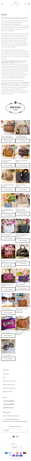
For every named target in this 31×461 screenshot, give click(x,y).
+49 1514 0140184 (8, 404)
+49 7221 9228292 (8, 401)
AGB (4, 377)
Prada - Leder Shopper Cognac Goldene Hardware (7, 137)
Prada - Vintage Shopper (21, 260)
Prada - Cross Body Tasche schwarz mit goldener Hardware (22, 236)
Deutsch (15, 447)
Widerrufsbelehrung (9, 384)
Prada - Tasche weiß (6, 234)
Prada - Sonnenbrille (6, 308)
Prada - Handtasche (20, 332)
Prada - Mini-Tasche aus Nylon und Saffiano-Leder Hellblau (7, 210)
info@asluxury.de (8, 407)
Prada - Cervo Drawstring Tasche (22, 161)
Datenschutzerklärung (9, 388)
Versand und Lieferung (9, 381)
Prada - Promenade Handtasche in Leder (20, 210)
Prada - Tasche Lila (20, 284)
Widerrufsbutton (8, 391)
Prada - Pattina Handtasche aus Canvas (7, 185)
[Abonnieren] (26, 430)
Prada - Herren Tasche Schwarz (21, 185)
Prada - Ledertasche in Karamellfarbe (6, 161)
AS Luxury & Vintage (17, 458)
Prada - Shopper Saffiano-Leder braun (22, 309)
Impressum (6, 374)
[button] (2, 4)
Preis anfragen (8, 140)
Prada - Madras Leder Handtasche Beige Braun (21, 137)
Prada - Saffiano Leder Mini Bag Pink (7, 261)
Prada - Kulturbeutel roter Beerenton (7, 285)
